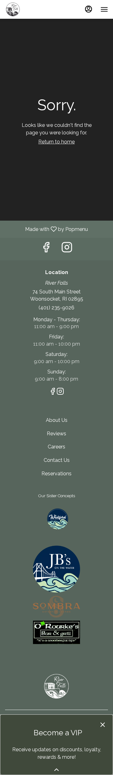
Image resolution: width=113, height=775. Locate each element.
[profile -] (88, 9)
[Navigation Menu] (104, 9)
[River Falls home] (33, 9)
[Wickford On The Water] (56, 520)
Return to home (56, 142)
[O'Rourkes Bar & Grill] (56, 634)
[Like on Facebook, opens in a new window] (46, 249)
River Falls (56, 686)
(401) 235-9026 (56, 308)
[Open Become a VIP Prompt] (56, 769)
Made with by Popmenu (46, 229)
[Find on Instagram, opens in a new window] (67, 249)
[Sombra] (56, 608)
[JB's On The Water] (56, 570)
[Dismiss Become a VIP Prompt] (102, 724)
